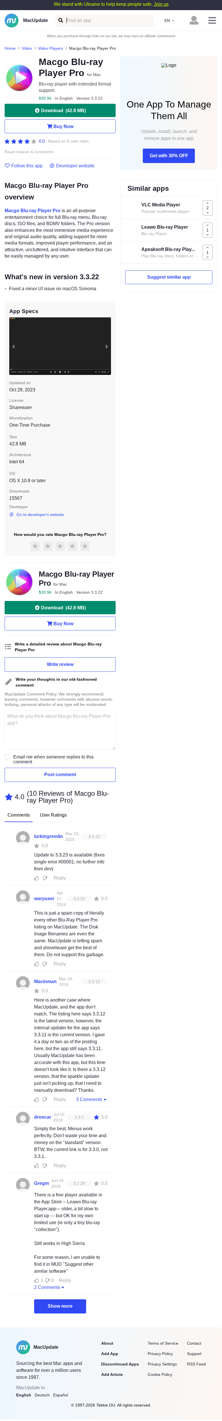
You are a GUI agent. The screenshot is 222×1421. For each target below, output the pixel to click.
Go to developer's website (40, 514)
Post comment (60, 774)
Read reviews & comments (29, 151)
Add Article (112, 1374)
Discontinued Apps (120, 1364)
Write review (60, 664)
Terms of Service (163, 1343)
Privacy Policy (160, 1353)
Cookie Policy (160, 1374)
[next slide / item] (107, 346)
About (107, 1343)
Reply (60, 878)
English (23, 1395)
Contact (194, 1343)
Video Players (50, 48)
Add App (109, 1353)
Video (27, 48)
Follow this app (26, 166)
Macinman (45, 981)
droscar (42, 1117)
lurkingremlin (48, 836)
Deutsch (42, 1395)
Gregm (41, 1183)
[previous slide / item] (13, 346)
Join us (161, 4)
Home (10, 48)
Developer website (75, 166)
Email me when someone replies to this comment (53, 759)
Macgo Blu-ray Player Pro (32, 211)
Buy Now (63, 126)
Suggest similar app (169, 277)
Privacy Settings (162, 1364)
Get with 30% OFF (169, 156)
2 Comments (47, 1287)
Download (63, 111)
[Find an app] (60, 20)
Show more (60, 1306)
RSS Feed (196, 1364)
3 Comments (89, 1099)
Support (194, 1353)
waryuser (44, 898)
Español (60, 1395)
